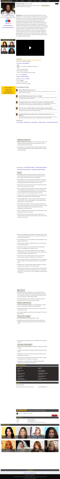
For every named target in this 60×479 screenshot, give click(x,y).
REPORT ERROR (54, 415)
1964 (10, 15)
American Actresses (42, 122)
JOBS (45, 476)
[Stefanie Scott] (4, 50)
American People (20, 122)
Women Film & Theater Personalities (23, 169)
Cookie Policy (27, 476)
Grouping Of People (28, 475)
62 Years (19, 63)
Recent (33, 475)
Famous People (27, 477)
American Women (27, 122)
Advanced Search (45, 5)
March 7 (7, 15)
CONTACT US (38, 476)
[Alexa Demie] (4, 44)
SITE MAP (23, 476)
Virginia (22, 80)
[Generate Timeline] (22, 410)
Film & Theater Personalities (7, 27)
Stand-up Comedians (7, 25)
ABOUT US (42, 476)
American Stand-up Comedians (41, 167)
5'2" (20, 78)
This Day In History (17, 476)
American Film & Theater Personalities (38, 169)
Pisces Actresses (34, 122)
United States (24, 74)
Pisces (12, 15)
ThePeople (6, 1)
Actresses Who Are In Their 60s (52, 122)
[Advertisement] (33, 11)
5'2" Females (27, 78)
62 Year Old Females (25, 63)
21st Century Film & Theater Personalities (30, 472)
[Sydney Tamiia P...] (11, 50)
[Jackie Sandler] (11, 44)
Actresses (7, 23)
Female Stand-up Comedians (29, 167)
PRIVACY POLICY (33, 476)
